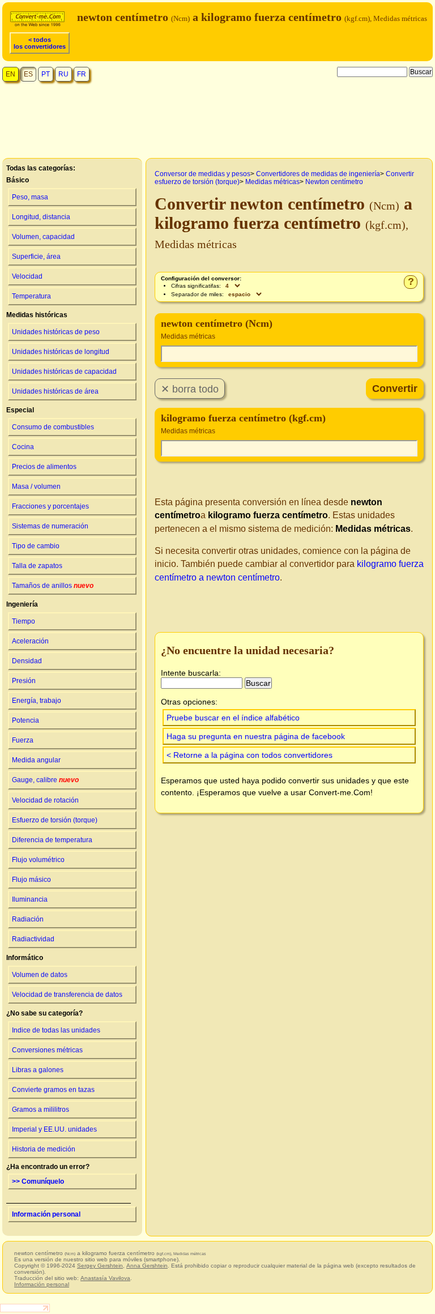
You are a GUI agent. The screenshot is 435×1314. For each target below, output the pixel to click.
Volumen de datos (39, 975)
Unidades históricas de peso (56, 332)
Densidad (27, 661)
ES (28, 74)
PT (45, 74)
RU (63, 74)
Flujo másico (31, 880)
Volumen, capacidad (43, 237)
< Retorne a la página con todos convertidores (249, 755)
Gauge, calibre (45, 780)
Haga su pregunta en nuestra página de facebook (256, 736)
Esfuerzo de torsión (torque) (54, 820)
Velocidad (27, 276)
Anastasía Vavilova (105, 1278)
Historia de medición (43, 1149)
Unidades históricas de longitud (60, 352)
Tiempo (23, 621)
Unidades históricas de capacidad (64, 372)
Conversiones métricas (47, 1050)
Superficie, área (36, 257)
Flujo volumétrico (38, 860)
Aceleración (30, 641)
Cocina (23, 447)
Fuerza (22, 740)
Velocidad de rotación (45, 800)
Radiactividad (33, 939)
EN (10, 74)
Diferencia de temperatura (52, 840)
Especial (20, 410)
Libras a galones (37, 1070)
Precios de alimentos (44, 467)
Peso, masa (30, 197)
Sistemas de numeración (50, 526)
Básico (17, 180)
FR (81, 74)
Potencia (25, 720)
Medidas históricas (36, 315)
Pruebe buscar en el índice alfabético (233, 717)
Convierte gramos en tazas (53, 1090)
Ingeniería (22, 604)
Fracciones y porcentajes (50, 506)
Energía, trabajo (36, 701)
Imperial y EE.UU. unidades (54, 1129)
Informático (24, 958)
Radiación (28, 919)
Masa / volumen (36, 486)
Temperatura (31, 296)
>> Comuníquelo (38, 1181)
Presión (24, 681)
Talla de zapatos (37, 566)
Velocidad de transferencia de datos (67, 995)
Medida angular (36, 760)
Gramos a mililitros (40, 1110)
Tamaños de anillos (52, 586)
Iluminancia (30, 899)
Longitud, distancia (41, 217)
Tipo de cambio (35, 546)
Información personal (46, 1214)
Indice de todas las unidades (56, 1030)
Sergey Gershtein (100, 1265)
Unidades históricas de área (55, 391)
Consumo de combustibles (53, 427)
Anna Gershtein (147, 1265)
